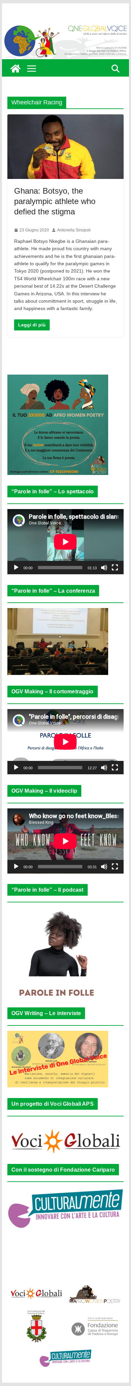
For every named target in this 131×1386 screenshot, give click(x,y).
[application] (65, 541)
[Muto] (104, 567)
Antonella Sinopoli (74, 230)
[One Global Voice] (15, 69)
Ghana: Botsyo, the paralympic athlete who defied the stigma (54, 201)
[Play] (16, 567)
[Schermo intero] (115, 567)
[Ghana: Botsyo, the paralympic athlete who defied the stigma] (65, 146)
